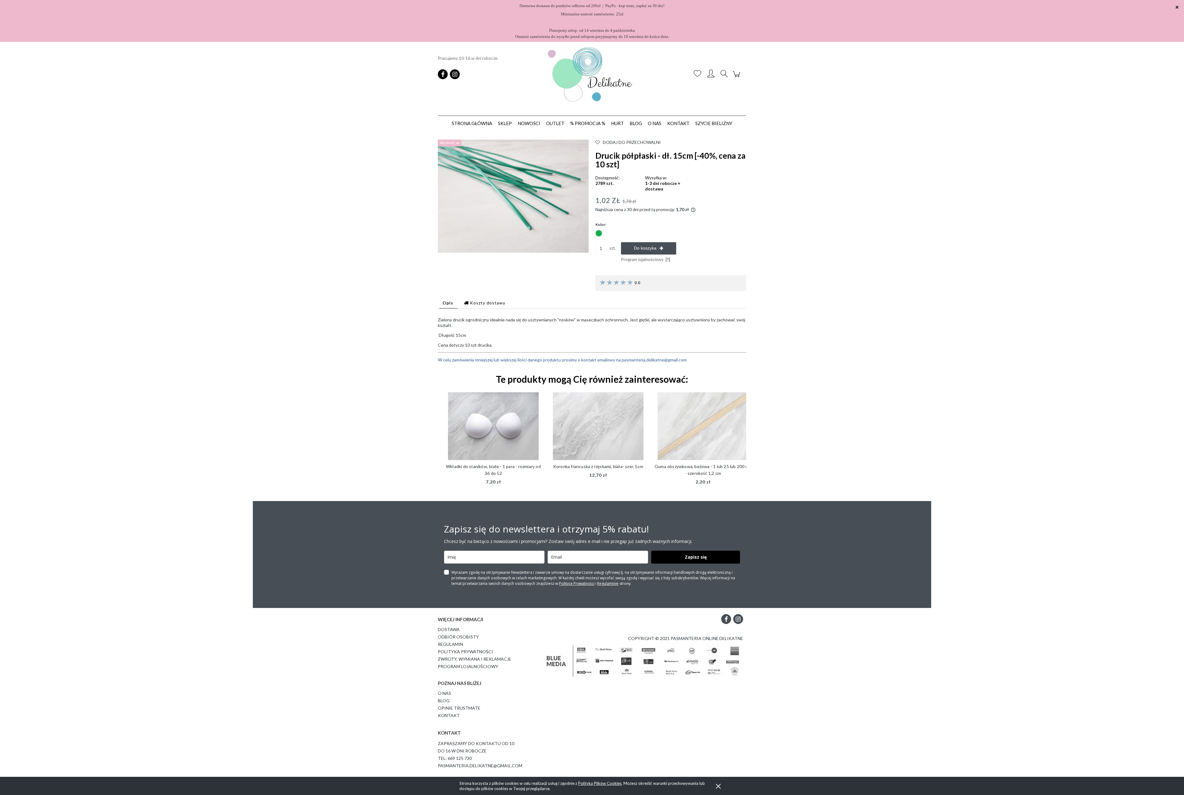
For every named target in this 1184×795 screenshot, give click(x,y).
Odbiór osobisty (458, 636)
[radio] (598, 233)
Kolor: (600, 224)
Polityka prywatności (465, 651)
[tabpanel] (592, 340)
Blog (444, 700)
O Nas (444, 693)
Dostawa (449, 629)
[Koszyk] (737, 77)
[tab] (448, 302)
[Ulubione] (697, 74)
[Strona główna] (592, 74)
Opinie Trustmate (459, 708)
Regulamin (450, 644)
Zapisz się (696, 557)
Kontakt (449, 715)
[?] (668, 259)
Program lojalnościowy (468, 666)
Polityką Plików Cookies (600, 783)
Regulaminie (608, 583)
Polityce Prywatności (576, 583)
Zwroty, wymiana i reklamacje (474, 659)
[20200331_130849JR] (513, 195)
